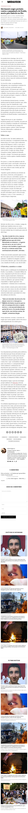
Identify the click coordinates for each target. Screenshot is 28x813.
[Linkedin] (15, 432)
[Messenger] (10, 432)
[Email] (21, 432)
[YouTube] (10, 461)
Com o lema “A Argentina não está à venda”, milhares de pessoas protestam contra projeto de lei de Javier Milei (13, 647)
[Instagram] (14, 461)
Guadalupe (23, 437)
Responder (3, 480)
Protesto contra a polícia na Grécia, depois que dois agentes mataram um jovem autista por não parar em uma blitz (13, 561)
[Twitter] (13, 432)
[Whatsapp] (18, 432)
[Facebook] (7, 432)
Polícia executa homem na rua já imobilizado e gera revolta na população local (13, 806)
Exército (15, 383)
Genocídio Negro (13, 437)
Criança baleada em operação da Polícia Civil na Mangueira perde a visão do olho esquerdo (12, 589)
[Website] (16, 461)
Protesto (9, 439)
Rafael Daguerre (11, 448)
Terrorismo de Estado (6, 6)
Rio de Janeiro (17, 439)
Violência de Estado (14, 441)
